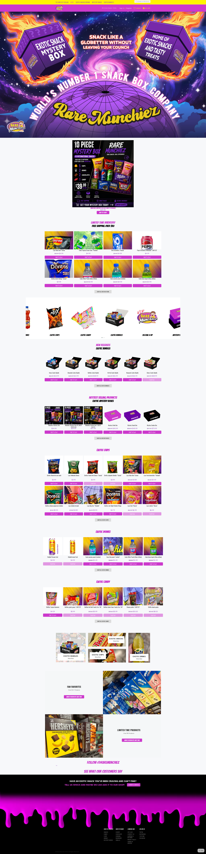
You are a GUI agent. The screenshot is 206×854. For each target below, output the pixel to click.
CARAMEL (118, 836)
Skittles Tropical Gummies (52, 607)
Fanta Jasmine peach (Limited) (117, 279)
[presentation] (23, 320)
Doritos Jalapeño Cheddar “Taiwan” (112, 475)
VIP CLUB (130, 832)
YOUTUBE (142, 836)
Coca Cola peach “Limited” (113, 557)
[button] (102, 337)
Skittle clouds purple (153, 607)
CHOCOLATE (119, 834)
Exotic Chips (72, 335)
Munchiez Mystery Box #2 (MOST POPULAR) (103, 208)
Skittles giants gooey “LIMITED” (73, 607)
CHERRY (118, 832)
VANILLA (118, 840)
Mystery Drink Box (112, 425)
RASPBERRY (119, 838)
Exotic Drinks (41, 335)
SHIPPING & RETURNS (131, 837)
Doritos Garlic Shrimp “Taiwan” (59, 279)
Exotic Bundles (134, 335)
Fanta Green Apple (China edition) (147, 279)
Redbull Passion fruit (52, 557)
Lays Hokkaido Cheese (73, 475)
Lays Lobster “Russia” (151, 506)
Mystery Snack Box (132, 425)
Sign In (122, 8)
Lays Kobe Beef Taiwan (59, 250)
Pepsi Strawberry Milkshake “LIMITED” (147, 250)
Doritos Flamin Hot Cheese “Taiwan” (93, 475)
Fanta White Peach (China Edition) (88, 279)
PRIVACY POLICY (132, 839)
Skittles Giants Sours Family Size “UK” (113, 607)
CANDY (106, 834)
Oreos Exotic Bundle (54, 373)
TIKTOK (141, 832)
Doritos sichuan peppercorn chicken (54, 506)
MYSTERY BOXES (108, 840)
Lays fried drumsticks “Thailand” (152, 475)
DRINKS (106, 838)
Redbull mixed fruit (73, 557)
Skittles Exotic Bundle (93, 373)
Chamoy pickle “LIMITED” (133, 607)
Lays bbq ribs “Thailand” (93, 506)
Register (129, 8)
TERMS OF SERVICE (130, 842)
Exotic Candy (103, 335)
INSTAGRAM (142, 834)
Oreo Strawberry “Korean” (117, 250)
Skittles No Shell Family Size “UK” (93, 607)
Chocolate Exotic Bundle (74, 373)
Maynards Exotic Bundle (132, 373)
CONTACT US (131, 834)
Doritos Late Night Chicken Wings (112, 506)
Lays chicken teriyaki (73, 506)
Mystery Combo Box (152, 425)
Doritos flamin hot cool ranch (54, 475)
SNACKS (106, 832)
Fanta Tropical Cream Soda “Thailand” (88, 250)
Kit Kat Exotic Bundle (113, 373)
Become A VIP (165, 335)
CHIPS (105, 836)
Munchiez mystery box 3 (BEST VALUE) (93, 426)
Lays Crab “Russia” (132, 506)
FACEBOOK (142, 838)
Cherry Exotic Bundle (152, 373)
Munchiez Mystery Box (54, 425)
